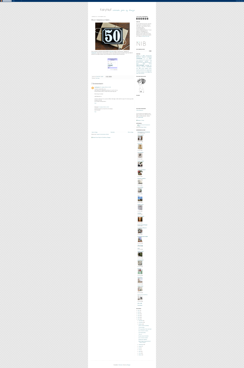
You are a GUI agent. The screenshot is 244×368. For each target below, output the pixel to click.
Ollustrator (120, 364)
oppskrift (150, 69)
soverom (142, 72)
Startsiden (113, 132)
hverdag (147, 65)
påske (148, 70)
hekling (150, 63)
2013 (139, 317)
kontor (150, 68)
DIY (150, 58)
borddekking (149, 56)
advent (137, 55)
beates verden (141, 161)
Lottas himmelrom (141, 169)
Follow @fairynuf (139, 110)
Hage (144, 63)
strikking (146, 72)
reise (151, 70)
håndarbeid (138, 66)
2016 (139, 312)
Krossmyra (140, 305)
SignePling (140, 277)
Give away (97, 78)
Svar (95, 103)
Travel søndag (141, 327)
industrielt (143, 66)
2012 (139, 319)
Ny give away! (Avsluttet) (143, 335)
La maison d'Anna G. (142, 227)
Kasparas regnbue (142, 178)
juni (139, 347)
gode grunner (141, 259)
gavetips (146, 61)
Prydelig (139, 268)
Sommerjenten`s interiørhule (144, 132)
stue (149, 72)
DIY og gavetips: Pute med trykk (145, 329)
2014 (139, 315)
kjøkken (146, 68)
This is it (140, 334)
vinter (137, 73)
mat (147, 69)
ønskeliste (142, 73)
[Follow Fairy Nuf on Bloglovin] (141, 92)
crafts (144, 58)
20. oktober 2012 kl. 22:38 (105, 87)
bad (141, 55)
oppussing (138, 70)
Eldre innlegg (130, 132)
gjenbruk (146, 62)
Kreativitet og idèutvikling (140, 69)
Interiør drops (141, 251)
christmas (139, 58)
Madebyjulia (93, 52)
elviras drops (140, 286)
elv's (139, 195)
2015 (139, 313)
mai (139, 349)
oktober (140, 324)
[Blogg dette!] (107, 76)
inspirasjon (149, 66)
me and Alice (140, 187)
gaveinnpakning (139, 61)
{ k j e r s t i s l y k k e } (142, 294)
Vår (139, 73)
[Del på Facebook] (110, 76)
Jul (139, 68)
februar (140, 354)
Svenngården (140, 152)
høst (151, 65)
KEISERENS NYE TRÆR (143, 236)
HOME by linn (141, 204)
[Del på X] (108, 76)
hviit (139, 248)
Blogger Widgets (143, 127)
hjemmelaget (140, 65)
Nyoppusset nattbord (143, 339)
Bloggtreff (144, 56)
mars (140, 353)
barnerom (138, 57)
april (140, 351)
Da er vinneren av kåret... (144, 330)
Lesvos (145, 69)
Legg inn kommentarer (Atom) (103, 134)
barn (144, 55)
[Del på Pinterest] (111, 76)
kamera (142, 68)
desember (141, 320)
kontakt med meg (145, 36)
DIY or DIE (140, 303)
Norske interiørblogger (142, 224)
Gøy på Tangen (141, 216)
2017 (139, 310)
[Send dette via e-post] (106, 76)
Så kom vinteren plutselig (144, 325)
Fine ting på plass (142, 332)
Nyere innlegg (94, 132)
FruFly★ (139, 213)
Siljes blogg (140, 245)
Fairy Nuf (98, 76)
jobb (137, 68)
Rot (136, 72)
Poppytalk (140, 143)
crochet (147, 58)
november (141, 322)
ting (151, 72)
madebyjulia (97, 87)
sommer (139, 72)
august (140, 346)
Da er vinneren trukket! (143, 337)
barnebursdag (149, 55)
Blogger (128, 364)
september (141, 344)
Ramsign (112, 51)
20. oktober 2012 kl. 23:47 (103, 106)
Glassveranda (141, 135)
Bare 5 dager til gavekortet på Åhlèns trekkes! (144, 342)
